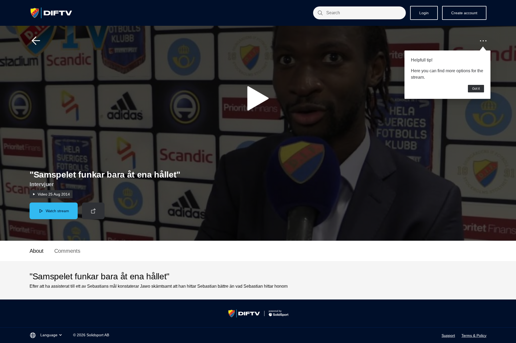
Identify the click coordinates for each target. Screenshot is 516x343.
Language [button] (49, 335)
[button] (36, 40)
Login (424, 13)
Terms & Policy (473, 335)
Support (448, 335)
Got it (476, 89)
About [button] (37, 251)
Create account (464, 13)
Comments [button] (67, 251)
